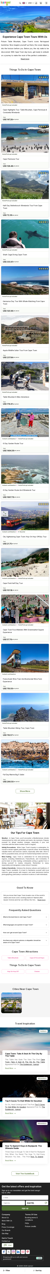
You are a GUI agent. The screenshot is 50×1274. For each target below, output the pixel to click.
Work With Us (7, 1221)
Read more (25, 59)
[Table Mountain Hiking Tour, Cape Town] (25, 707)
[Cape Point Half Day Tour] (25, 562)
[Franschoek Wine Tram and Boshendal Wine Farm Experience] (25, 658)
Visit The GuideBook (25, 1173)
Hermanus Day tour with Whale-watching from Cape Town (24, 302)
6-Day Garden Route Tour (13, 443)
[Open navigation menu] (46, 3)
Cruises (37, 971)
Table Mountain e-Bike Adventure (16, 397)
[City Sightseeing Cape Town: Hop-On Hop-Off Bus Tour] (25, 516)
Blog (3, 1224)
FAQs (27, 1223)
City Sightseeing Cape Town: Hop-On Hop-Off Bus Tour (25, 537)
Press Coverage (8, 1227)
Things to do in (25, 69)
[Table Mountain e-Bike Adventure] (25, 376)
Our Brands (6, 1230)
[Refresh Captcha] (45, 1203)
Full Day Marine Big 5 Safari (13, 775)
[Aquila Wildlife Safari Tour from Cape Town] (25, 329)
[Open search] (20, 3)
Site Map (5, 1233)
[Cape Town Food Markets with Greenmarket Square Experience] (25, 609)
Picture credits (30, 1226)
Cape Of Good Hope (37, 958)
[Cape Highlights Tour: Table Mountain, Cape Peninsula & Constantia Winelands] (25, 89)
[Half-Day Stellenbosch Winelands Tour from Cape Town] (25, 184)
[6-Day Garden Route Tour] (25, 422)
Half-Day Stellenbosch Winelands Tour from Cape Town (22, 207)
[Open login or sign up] (36, 3)
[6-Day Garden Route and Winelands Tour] (25, 469)
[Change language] (24, 3)
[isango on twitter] (9, 1252)
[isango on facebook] (4, 1252)
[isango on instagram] (13, 1252)
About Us (5, 1218)
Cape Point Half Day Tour (13, 583)
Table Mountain (13, 958)
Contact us (6, 1241)
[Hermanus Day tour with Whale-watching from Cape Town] (25, 280)
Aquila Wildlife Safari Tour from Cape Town (20, 350)
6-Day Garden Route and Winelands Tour (19, 490)
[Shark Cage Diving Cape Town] (25, 234)
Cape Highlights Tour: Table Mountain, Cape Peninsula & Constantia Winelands (25, 111)
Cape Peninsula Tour (11, 159)
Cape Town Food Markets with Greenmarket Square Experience (23, 631)
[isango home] (5, 3)
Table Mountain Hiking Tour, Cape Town (18, 728)
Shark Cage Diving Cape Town (15, 255)
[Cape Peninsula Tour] (25, 138)
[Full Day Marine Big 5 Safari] (25, 754)
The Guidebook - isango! (29, 1064)
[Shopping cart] (41, 3)
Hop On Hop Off (13, 971)
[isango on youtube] (23, 1252)
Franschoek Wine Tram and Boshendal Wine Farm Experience (22, 680)
